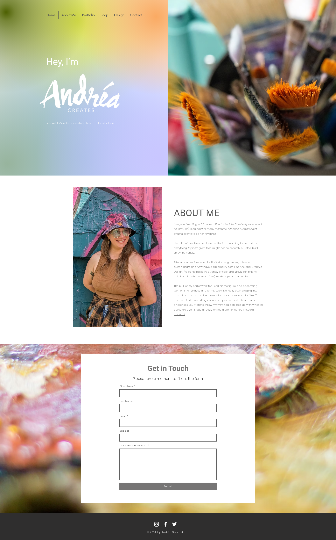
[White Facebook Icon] (165, 524)
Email (123, 415)
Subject (124, 430)
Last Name (126, 401)
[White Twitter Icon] (174, 524)
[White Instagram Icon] (156, 524)
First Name (126, 386)
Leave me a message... (133, 445)
